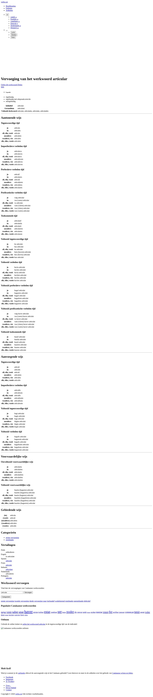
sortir (85, 612)
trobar (41, 612)
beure (64, 612)
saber (15, 612)
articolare (9, 569)
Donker (13, 35)
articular (9, 561)
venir (9, 612)
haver (28, 611)
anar (21, 612)
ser (60, 612)
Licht (13, 32)
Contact (9, 690)
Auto (13, 37)
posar (6, 615)
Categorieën (6, 597)
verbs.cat (4, 2)
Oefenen (9, 8)
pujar (3, 612)
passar (122, 612)
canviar (17, 615)
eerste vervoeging (12, 538)
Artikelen (9, 10)
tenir (137, 612)
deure (3, 615)
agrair (142, 612)
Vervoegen (28, 592)
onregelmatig (78, 601)
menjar (99, 612)
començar (129, 612)
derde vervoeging (36, 601)
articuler (9, 565)
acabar (93, 612)
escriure (11, 615)
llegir (22, 615)
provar (79, 612)
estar (47, 612)
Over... (8, 686)
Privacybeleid (11, 688)
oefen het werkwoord (34, 624)
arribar (116, 612)
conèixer (54, 612)
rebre (26, 615)
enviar (35, 612)
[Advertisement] (72, 57)
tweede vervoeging (22, 601)
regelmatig (10, 540)
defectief (87, 601)
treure (88, 612)
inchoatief (51, 601)
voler (147, 612)
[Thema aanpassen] (7, 30)
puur (45, 601)
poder (70, 612)
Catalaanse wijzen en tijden (122, 673)
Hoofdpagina (11, 6)
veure (105, 612)
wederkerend (60, 601)
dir (75, 612)
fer (110, 612)
